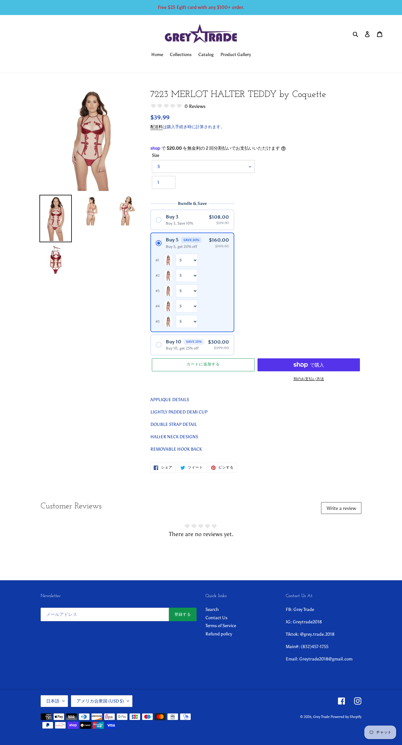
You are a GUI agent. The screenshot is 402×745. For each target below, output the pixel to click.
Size (155, 155)
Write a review (341, 508)
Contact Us (216, 617)
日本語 (52, 701)
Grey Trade (321, 717)
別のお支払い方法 (308, 379)
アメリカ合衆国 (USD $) (100, 701)
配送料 (156, 126)
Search (212, 609)
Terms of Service (220, 625)
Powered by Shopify (345, 717)
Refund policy (218, 634)
